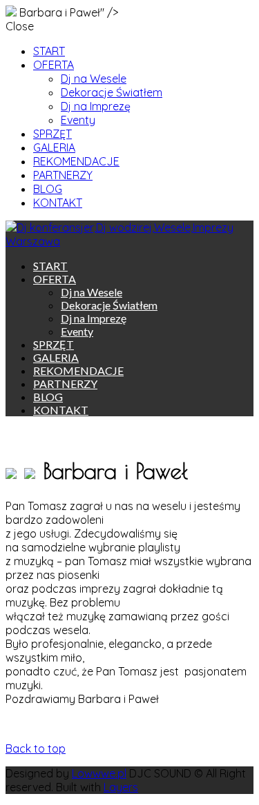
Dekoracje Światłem (111, 92)
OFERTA (53, 65)
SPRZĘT (52, 134)
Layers (121, 787)
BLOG (47, 189)
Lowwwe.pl (99, 773)
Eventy (78, 120)
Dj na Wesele (93, 78)
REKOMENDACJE (76, 161)
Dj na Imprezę (96, 106)
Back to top (36, 748)
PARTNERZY (63, 175)
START (49, 51)
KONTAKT (57, 203)
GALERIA (54, 147)
